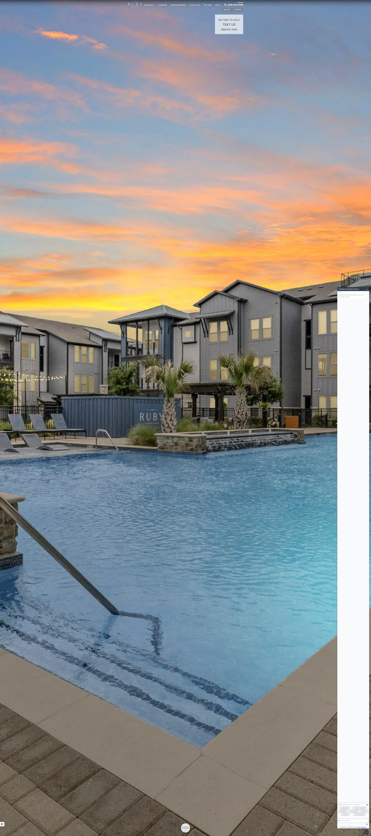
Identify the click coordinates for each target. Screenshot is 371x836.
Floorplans (149, 5)
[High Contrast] (2, 824)
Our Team (208, 5)
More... (218, 5)
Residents (238, 9)
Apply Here (227, 9)
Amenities (163, 5)
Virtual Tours (194, 5)
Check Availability (178, 5)
